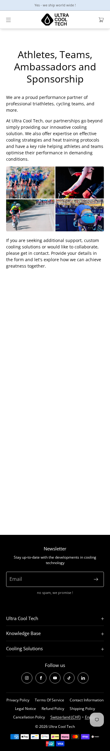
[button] (99, 20)
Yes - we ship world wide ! (55, 5)
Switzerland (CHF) (65, 717)
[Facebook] (41, 678)
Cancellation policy (29, 717)
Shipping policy (82, 708)
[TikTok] (69, 678)
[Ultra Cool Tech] (55, 19)
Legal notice (25, 708)
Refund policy (53, 708)
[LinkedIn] (83, 678)
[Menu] (13, 20)
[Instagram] (27, 678)
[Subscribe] (96, 579)
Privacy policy (17, 700)
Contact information (87, 700)
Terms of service (49, 700)
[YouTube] (55, 678)
